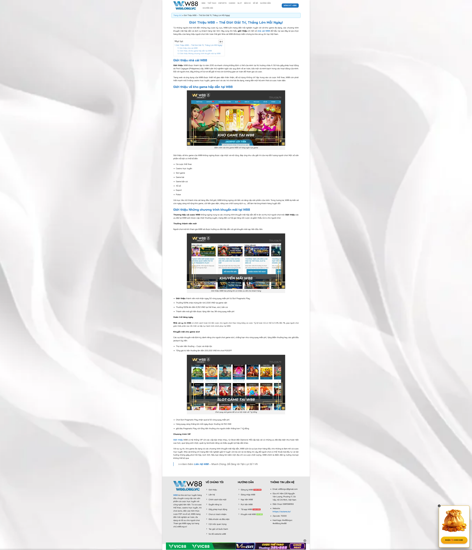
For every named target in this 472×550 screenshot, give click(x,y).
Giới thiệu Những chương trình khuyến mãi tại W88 (200, 53)
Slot (239, 3)
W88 (203, 3)
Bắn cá (247, 3)
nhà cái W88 (263, 31)
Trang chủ (177, 15)
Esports (222, 3)
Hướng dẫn (265, 3)
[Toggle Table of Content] (219, 42)
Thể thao (211, 3)
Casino (232, 3)
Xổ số (255, 3)
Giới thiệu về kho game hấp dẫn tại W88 (196, 51)
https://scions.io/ (282, 511)
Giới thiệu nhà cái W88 (188, 48)
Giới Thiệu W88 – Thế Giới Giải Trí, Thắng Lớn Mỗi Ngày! (199, 45)
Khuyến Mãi (208, 8)
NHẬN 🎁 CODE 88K (454, 540)
